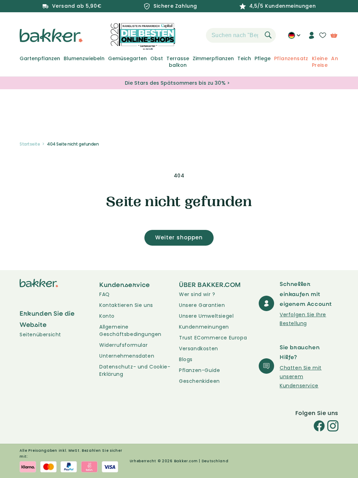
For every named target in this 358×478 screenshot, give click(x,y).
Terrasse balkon (177, 61)
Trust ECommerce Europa (213, 337)
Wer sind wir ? (197, 294)
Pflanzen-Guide (199, 370)
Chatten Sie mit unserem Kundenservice (301, 376)
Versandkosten (198, 348)
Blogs (186, 359)
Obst (156, 58)
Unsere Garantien (202, 305)
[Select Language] (294, 38)
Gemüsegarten (127, 58)
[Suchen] (268, 35)
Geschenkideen (199, 381)
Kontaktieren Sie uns (126, 305)
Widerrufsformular (123, 345)
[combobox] (241, 35)
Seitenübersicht (40, 334)
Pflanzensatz (291, 58)
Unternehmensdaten (126, 355)
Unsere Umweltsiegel (206, 315)
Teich (244, 58)
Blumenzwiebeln (84, 58)
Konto (107, 315)
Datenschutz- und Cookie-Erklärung (134, 370)
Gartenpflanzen (40, 58)
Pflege (263, 58)
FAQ (104, 294)
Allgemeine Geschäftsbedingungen (130, 330)
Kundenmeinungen (204, 326)
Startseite (30, 144)
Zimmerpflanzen (213, 58)
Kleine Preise (320, 61)
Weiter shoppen (179, 237)
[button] (194, 35)
